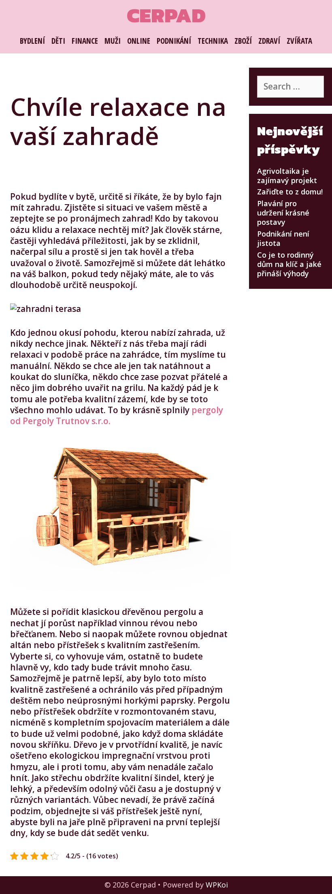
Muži (112, 41)
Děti (58, 41)
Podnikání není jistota (283, 238)
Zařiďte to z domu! (290, 191)
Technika (213, 41)
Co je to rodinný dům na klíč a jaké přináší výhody (289, 264)
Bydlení (32, 41)
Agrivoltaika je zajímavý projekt (287, 175)
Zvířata (299, 41)
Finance (85, 41)
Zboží (243, 41)
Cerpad (166, 15)
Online (138, 41)
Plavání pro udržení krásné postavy (283, 212)
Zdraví (269, 41)
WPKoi (217, 885)
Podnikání (174, 41)
